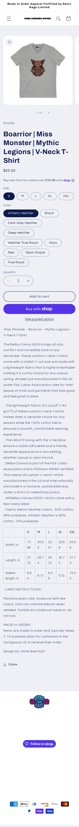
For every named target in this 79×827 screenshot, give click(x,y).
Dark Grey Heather (23, 223)
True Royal (16, 262)
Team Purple (35, 252)
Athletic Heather (21, 213)
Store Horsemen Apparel (31, 819)
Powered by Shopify (61, 819)
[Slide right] (49, 112)
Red (11, 252)
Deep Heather (19, 232)
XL (50, 196)
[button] (9, 18)
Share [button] (12, 664)
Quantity (9, 272)
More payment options (39, 319)
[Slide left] (29, 112)
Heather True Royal (23, 242)
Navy (53, 242)
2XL (66, 196)
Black (49, 213)
